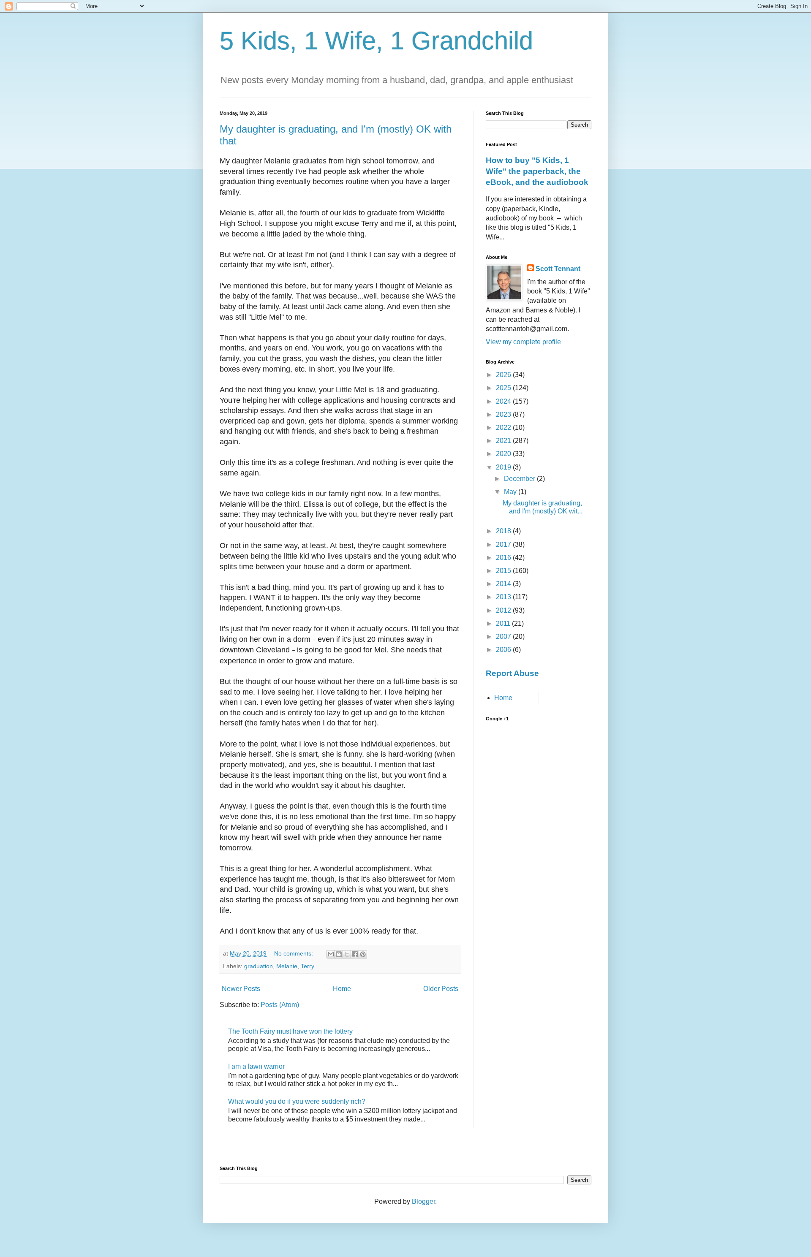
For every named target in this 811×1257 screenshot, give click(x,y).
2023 (504, 414)
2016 (504, 557)
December (520, 478)
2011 (504, 623)
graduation (258, 966)
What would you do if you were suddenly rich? (296, 1101)
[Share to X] (347, 954)
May (511, 491)
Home (342, 988)
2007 (504, 636)
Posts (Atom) (280, 1004)
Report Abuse (512, 673)
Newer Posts (241, 988)
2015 (504, 570)
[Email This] (331, 954)
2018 (504, 531)
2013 (504, 596)
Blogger (423, 1201)
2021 (504, 440)
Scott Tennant (558, 268)
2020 (504, 453)
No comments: (294, 953)
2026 (504, 374)
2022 (504, 427)
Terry (307, 966)
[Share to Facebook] (355, 954)
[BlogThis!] (339, 954)
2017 (504, 544)
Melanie (286, 966)
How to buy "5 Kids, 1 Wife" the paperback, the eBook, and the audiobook (537, 171)
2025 (504, 387)
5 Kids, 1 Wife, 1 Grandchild (376, 41)
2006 (504, 649)
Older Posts (440, 988)
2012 (504, 610)
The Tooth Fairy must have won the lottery (290, 1031)
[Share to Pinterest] (363, 954)
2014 (504, 583)
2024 (504, 401)
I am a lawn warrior (256, 1066)
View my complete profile (523, 341)
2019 (504, 467)
